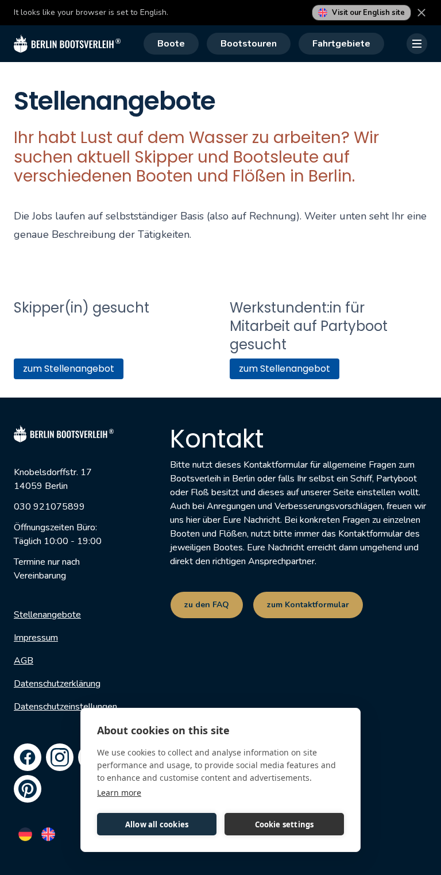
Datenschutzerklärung (57, 683)
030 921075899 (49, 506)
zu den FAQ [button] (206, 604)
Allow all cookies (156, 824)
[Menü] (417, 43)
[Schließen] (421, 12)
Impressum (36, 637)
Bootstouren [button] (248, 43)
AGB (23, 660)
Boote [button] (171, 43)
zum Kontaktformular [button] (308, 604)
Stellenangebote (47, 614)
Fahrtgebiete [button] (341, 43)
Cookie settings (284, 824)
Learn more (119, 792)
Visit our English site (368, 12)
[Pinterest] (27, 788)
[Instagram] (60, 756)
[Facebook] (27, 756)
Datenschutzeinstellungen (65, 706)
